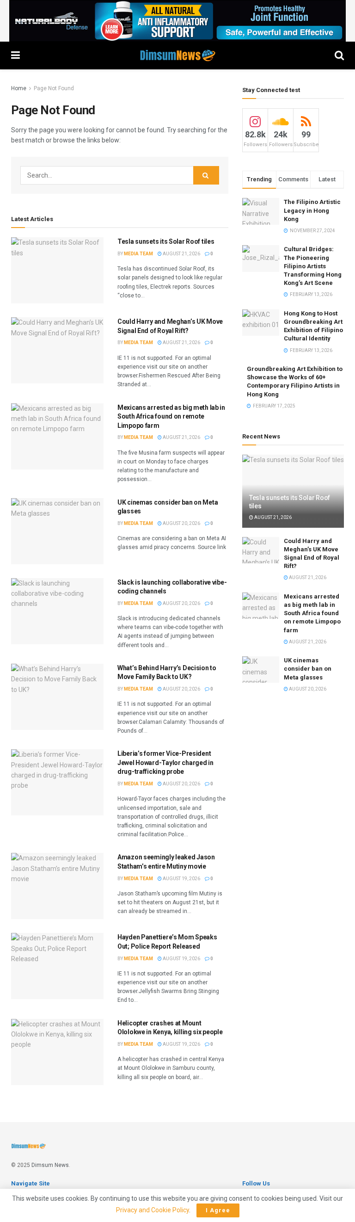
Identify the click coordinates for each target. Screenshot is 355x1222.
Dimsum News (50, 1165)
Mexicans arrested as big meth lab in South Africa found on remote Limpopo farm (171, 416)
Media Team (138, 253)
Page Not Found (54, 88)
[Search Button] (206, 175)
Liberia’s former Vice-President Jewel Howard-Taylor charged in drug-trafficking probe (165, 762)
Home (18, 88)
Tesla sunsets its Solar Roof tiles (165, 241)
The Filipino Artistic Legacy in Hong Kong (312, 210)
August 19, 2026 (181, 878)
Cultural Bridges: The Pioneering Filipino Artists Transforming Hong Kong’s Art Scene (313, 266)
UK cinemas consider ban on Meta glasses (307, 668)
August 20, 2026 (181, 523)
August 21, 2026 (181, 253)
